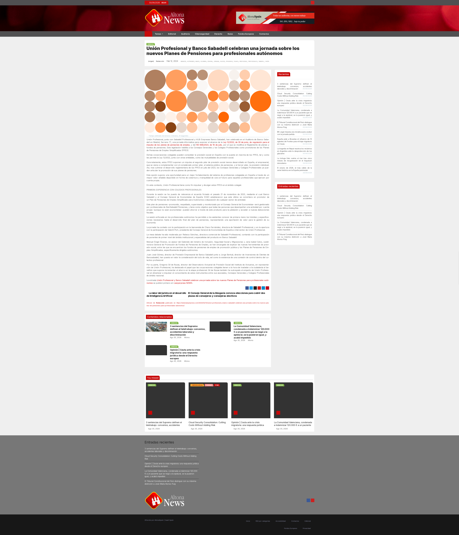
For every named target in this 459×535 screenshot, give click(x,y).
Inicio (248, 521)
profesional (243, 61)
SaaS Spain (169, 520)
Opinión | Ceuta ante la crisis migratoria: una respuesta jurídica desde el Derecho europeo (294, 103)
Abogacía (183, 61)
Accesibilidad (281, 521)
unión (267, 61)
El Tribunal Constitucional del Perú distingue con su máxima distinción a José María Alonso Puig (294, 124)
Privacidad (307, 528)
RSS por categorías (263, 521)
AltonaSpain (159, 520)
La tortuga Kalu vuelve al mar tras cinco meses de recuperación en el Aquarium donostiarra (294, 160)
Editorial (172, 34)
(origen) (151, 61)
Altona (186, 337)
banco (197, 61)
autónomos (190, 61)
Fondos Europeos (246, 34)
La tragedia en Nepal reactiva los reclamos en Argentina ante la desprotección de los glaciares (294, 151)
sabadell (261, 61)
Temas (158, 34)
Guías (230, 34)
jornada (216, 61)
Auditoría (185, 34)
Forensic (209, 385)
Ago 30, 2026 (175, 337)
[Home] (148, 34)
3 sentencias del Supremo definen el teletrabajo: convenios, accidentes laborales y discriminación (294, 86)
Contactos (264, 34)
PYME (217, 385)
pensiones (229, 61)
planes (236, 61)
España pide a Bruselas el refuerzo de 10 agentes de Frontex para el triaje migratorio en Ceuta (294, 141)
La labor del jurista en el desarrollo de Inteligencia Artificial (166, 294)
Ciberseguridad (202, 34)
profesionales (252, 61)
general (210, 61)
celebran (203, 61)
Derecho (218, 34)
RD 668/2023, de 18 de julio (209, 145)
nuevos (222, 61)
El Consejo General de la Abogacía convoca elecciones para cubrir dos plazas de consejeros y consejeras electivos (226, 294)
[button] (313, 34)
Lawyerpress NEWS (183, 283)
